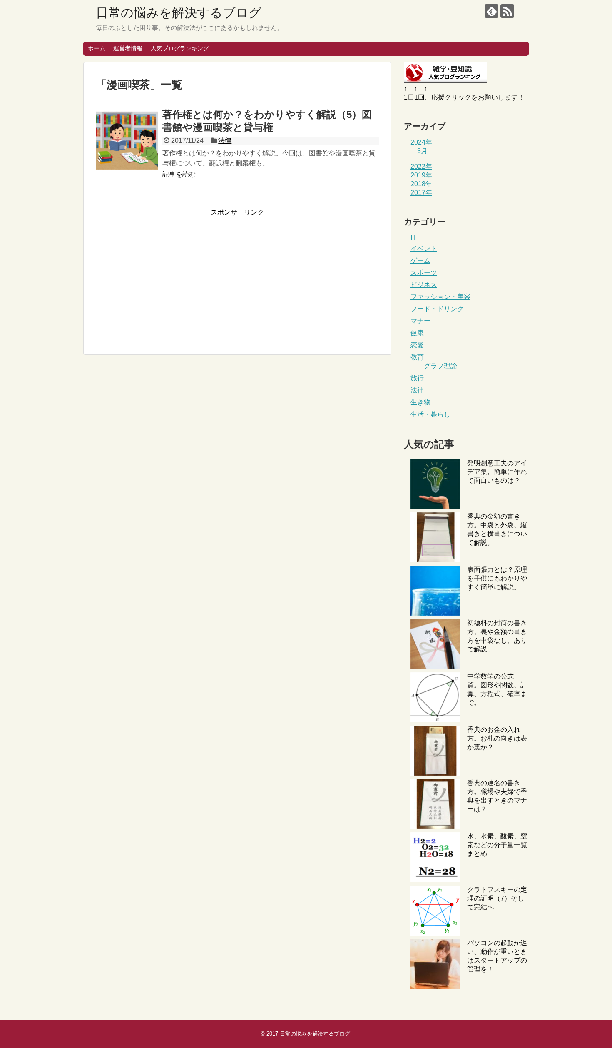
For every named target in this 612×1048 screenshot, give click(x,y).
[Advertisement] (166, 275)
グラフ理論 (440, 365)
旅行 (417, 378)
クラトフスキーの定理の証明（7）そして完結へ (497, 898)
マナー (420, 320)
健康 (417, 333)
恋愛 (417, 345)
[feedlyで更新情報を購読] (491, 11)
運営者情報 (127, 48)
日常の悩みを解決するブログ (178, 13)
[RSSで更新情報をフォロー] (507, 11)
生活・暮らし (430, 414)
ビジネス (423, 284)
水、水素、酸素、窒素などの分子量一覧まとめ (497, 845)
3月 (422, 151)
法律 (224, 140)
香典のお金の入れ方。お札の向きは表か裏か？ (497, 738)
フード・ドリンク (437, 308)
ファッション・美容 (440, 296)
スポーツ (423, 272)
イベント (423, 248)
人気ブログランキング (180, 48)
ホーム (96, 48)
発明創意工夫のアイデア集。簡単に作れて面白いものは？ (497, 471)
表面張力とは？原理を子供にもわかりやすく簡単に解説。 (497, 578)
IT (413, 237)
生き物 (420, 402)
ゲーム (420, 260)
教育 (417, 357)
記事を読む (179, 174)
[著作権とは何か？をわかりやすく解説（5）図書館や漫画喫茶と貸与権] (127, 140)
